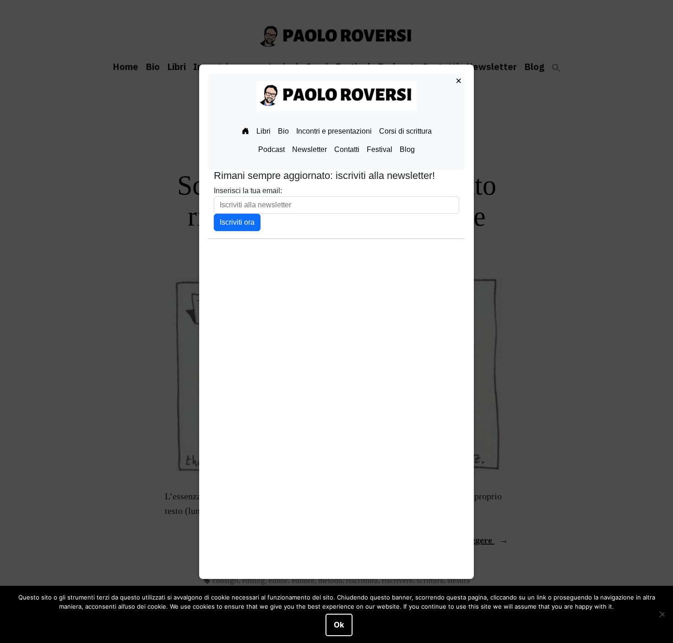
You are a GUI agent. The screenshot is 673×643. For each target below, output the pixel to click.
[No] (661, 614)
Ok (339, 624)
